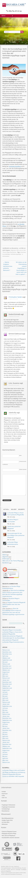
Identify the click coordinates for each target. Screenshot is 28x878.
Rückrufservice (5, 811)
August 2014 (6, 722)
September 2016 (7, 688)
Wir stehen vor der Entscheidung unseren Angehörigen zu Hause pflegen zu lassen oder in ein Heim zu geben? (21, 268)
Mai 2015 (4, 710)
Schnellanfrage (6, 809)
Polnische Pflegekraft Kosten (9, 831)
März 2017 (5, 676)
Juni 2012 (5, 754)
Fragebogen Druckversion (8, 807)
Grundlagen (23, 869)
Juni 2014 (5, 724)
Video (3, 795)
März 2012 (5, 760)
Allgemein (17, 36)
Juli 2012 (4, 752)
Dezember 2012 (6, 744)
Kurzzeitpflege (6, 254)
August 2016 (6, 690)
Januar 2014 (5, 728)
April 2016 (5, 698)
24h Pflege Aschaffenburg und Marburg (13, 772)
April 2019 (5, 656)
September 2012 (7, 748)
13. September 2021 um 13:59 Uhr (14, 316)
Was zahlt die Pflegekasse (8, 835)
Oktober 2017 (6, 670)
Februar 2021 (6, 650)
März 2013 (5, 738)
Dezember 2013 (6, 730)
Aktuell (6, 509)
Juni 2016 (5, 694)
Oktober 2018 (6, 658)
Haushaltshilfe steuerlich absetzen (10, 837)
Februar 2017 (6, 678)
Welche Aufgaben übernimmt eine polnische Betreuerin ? (7, 266)
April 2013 (5, 736)
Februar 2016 (6, 702)
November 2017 (7, 668)
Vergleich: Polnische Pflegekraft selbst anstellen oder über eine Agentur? (13, 604)
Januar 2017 (5, 680)
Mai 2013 (4, 734)
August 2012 (5, 750)
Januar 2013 (5, 742)
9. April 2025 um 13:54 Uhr (13, 414)
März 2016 (5, 700)
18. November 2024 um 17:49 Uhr (14, 385)
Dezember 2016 (6, 682)
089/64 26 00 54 (15, 11)
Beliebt (14, 509)
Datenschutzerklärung (16, 868)
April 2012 (5, 758)
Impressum (5, 793)
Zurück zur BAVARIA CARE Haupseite (13, 776)
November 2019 (7, 654)
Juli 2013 (4, 732)
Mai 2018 (4, 662)
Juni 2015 (5, 708)
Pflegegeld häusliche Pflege (9, 833)
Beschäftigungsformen (7, 818)
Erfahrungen (13, 38)
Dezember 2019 (6, 652)
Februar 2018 (6, 664)
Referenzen (5, 824)
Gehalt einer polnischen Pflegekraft (12, 636)
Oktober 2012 (6, 746)
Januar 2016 (5, 704)
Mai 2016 (4, 696)
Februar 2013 (6, 740)
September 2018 (7, 660)
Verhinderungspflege (15, 166)
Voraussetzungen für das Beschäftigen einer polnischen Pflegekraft (15, 535)
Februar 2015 (6, 714)
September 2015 (7, 706)
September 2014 (7, 720)
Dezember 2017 (6, 666)
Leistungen (18, 869)
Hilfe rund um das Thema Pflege (12, 40)
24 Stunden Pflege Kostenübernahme (13, 642)
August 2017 (6, 672)
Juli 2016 (4, 692)
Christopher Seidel (15, 297)
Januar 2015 (5, 716)
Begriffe (21, 509)
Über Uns (4, 797)
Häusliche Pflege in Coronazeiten (11, 630)
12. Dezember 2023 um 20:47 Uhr (14, 335)
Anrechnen (23, 252)
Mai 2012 (4, 756)
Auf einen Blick (5, 822)
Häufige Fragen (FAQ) (7, 820)
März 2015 (5, 712)
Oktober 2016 (6, 686)
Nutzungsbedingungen (6, 868)
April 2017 (5, 674)
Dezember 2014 (6, 718)
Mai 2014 (4, 726)
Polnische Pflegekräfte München (11, 774)
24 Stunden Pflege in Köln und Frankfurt (13, 770)
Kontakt (4, 791)
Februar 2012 (6, 762)
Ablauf (7, 36)
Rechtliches (12, 42)
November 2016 (7, 684)
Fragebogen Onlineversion (8, 805)
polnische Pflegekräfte (6, 871)
